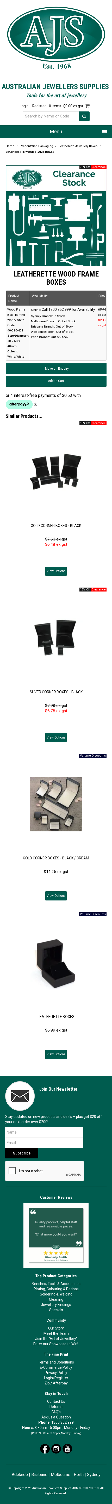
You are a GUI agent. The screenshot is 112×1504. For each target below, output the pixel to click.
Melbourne (60, 1474)
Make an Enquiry (57, 368)
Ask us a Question (56, 1417)
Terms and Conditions (56, 1362)
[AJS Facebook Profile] (45, 1448)
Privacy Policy (56, 1373)
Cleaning (56, 1299)
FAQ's (56, 1412)
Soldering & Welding (56, 1294)
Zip (47, 1383)
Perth (79, 1474)
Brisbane (39, 1474)
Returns (56, 1407)
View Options (56, 571)
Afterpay (60, 1383)
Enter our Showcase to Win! (55, 1344)
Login (24, 106)
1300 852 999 (62, 1422)
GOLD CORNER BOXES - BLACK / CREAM (56, 858)
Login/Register (56, 1378)
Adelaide (20, 1474)
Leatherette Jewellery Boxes (78, 146)
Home (10, 146)
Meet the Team (56, 1333)
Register (39, 106)
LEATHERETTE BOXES (56, 1017)
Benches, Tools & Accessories (56, 1284)
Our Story (56, 1328)
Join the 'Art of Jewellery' (56, 1339)
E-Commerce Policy (56, 1367)
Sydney (94, 1474)
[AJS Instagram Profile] (56, 1448)
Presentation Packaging (36, 146)
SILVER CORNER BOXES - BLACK (56, 692)
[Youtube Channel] (67, 1448)
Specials (56, 1310)
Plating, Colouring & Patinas (56, 1289)
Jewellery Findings (56, 1305)
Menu (56, 131)
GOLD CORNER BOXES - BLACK (56, 525)
